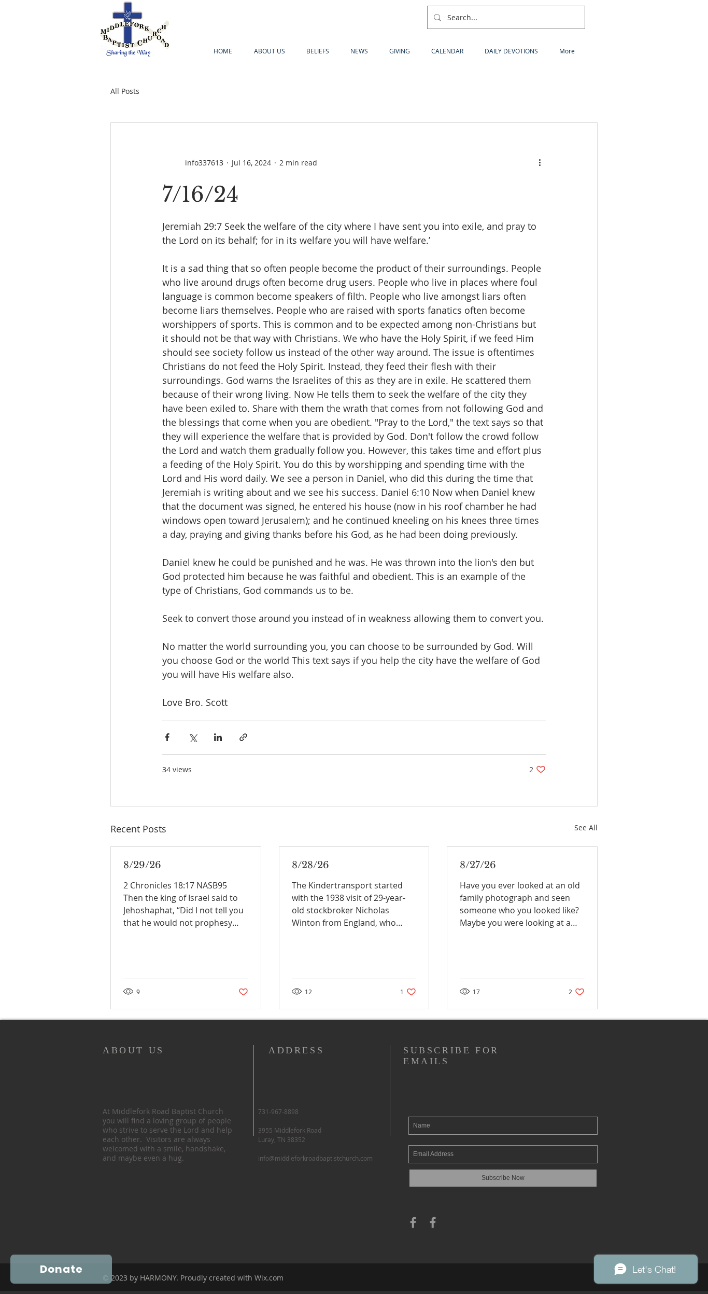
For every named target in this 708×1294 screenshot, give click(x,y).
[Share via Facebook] (167, 737)
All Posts (124, 91)
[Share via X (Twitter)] (192, 737)
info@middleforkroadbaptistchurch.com (315, 1158)
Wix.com (269, 1278)
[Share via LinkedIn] (218, 737)
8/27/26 (478, 865)
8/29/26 (142, 865)
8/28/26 (310, 865)
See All (586, 827)
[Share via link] (243, 737)
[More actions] (539, 162)
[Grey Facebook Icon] (413, 1222)
